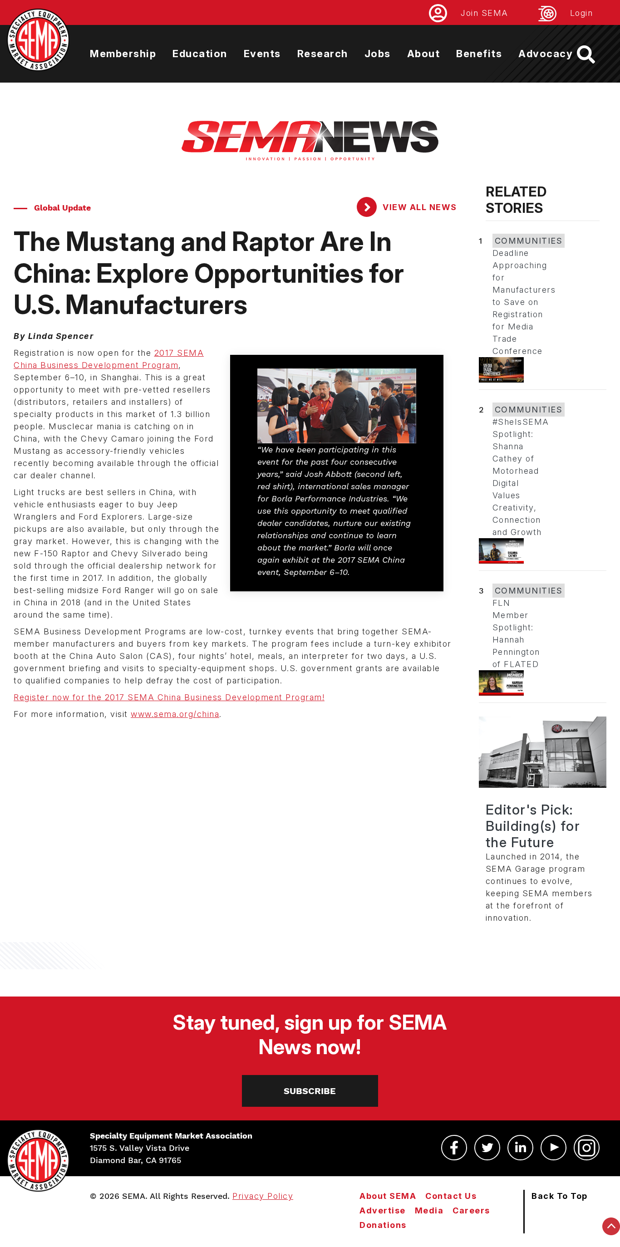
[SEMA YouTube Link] (553, 1147)
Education (199, 53)
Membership (123, 53)
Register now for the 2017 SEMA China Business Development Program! (169, 697)
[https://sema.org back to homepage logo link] (594, 54)
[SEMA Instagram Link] (587, 1147)
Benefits (479, 53)
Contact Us (451, 1196)
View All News (418, 207)
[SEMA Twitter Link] (487, 1147)
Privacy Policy (262, 1196)
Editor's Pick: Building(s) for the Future (533, 825)
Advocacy (545, 53)
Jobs (377, 53)
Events (262, 53)
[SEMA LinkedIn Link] (520, 1147)
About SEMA (387, 1196)
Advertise (382, 1210)
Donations (383, 1225)
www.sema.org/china (175, 714)
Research (322, 53)
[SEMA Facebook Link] (454, 1147)
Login (581, 13)
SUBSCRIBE (310, 1090)
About (423, 53)
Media (429, 1210)
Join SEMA (484, 13)
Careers (471, 1210)
